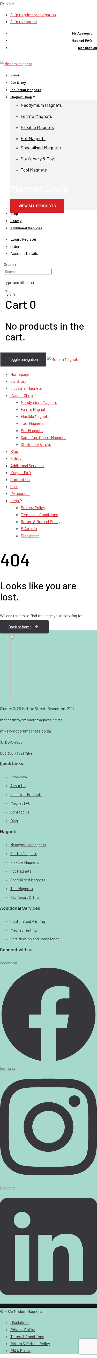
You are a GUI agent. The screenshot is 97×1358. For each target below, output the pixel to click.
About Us (18, 785)
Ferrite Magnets (36, 116)
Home (15, 75)
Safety (15, 220)
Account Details (24, 253)
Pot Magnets (33, 138)
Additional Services (26, 228)
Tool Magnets (34, 170)
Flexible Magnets (37, 127)
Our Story (18, 82)
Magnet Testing (23, 930)
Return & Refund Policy (40, 521)
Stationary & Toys (38, 158)
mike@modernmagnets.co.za (25, 730)
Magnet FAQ (82, 40)
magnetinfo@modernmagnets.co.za (31, 719)
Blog (14, 213)
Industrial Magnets (25, 89)
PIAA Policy (20, 1350)
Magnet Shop (21, 97)
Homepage (19, 374)
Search (10, 264)
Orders (15, 246)
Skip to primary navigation (33, 14)
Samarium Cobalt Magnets (43, 437)
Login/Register (23, 239)
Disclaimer (30, 535)
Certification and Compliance (34, 939)
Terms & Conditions (27, 1336)
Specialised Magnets (41, 147)
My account (20, 493)
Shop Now (18, 777)
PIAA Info (29, 528)
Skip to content (23, 21)
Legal (15, 500)
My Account (82, 33)
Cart (14, 486)
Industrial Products (26, 794)
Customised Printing (27, 921)
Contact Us (87, 47)
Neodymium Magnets (41, 105)
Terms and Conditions (39, 514)
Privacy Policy (33, 507)
